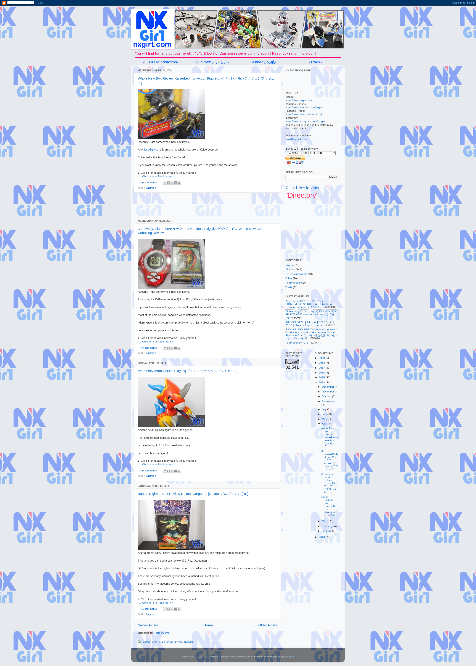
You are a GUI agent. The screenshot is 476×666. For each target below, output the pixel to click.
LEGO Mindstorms (296, 274)
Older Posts (267, 625)
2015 (322, 377)
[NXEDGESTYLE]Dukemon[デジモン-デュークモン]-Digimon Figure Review (311, 323)
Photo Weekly (293, 283)
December (328, 386)
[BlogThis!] (168, 183)
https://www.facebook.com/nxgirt (304, 114)
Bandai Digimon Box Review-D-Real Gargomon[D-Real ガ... (329, 506)
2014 (322, 382)
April (325, 424)
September (328, 401)
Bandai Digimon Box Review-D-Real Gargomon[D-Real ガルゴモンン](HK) (193, 494)
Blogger (289, 656)
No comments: (149, 182)
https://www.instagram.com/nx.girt (305, 121)
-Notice (289, 265)
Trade (288, 287)
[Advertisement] (207, 206)
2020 (322, 358)
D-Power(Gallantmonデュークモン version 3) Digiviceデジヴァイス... (329, 460)
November (328, 391)
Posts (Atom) (161, 632)
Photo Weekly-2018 (296, 343)
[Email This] (165, 183)
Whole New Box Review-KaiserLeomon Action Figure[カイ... (329, 437)
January (327, 531)
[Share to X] (172, 183)
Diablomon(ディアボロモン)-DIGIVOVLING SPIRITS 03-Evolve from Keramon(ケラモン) (310, 314)
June (325, 414)
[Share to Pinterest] (179, 183)
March (326, 521)
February (327, 526)
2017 (322, 367)
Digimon (151, 187)
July (324, 409)
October (327, 396)
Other (288, 278)
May (325, 419)
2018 (322, 362)
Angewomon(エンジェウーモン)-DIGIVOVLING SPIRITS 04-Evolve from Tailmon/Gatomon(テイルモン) (308, 304)
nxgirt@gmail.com (296, 139)
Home (208, 625)
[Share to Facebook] (175, 183)
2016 (322, 372)
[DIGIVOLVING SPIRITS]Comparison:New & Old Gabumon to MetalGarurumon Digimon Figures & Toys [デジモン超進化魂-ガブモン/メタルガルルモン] (311, 334)
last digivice (151, 149)
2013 (322, 537)
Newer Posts (148, 625)
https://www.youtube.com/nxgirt (303, 107)
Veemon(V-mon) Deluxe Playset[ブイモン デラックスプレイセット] (188, 371)
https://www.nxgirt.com (298, 100)
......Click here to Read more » (155, 176)
